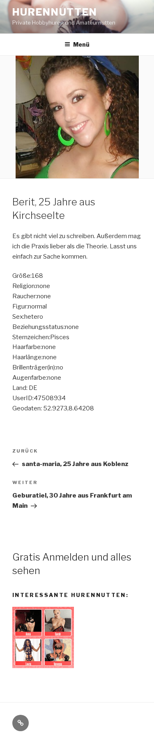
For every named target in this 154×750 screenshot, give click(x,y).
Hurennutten (54, 12)
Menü (81, 44)
